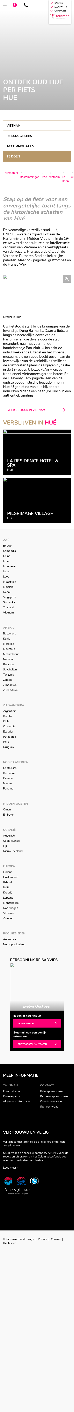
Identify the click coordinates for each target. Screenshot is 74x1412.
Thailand (8, 607)
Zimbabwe (9, 685)
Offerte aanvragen (51, 1101)
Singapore (9, 597)
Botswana (9, 633)
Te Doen (13, 156)
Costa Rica (9, 768)
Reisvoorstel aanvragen (32, 1044)
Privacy (42, 1239)
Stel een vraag (49, 1107)
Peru (6, 742)
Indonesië (9, 566)
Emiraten (8, 815)
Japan (6, 571)
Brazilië (7, 716)
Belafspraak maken (52, 1091)
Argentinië (9, 711)
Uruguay (8, 747)
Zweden (8, 918)
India (6, 561)
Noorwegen (10, 908)
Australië (9, 836)
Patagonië (9, 737)
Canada (8, 778)
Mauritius (9, 649)
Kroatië (7, 893)
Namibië (8, 659)
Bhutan (7, 546)
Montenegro (11, 903)
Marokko (8, 644)
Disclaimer (9, 1243)
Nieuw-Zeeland (13, 851)
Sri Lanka (9, 602)
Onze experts (11, 1096)
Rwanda (8, 664)
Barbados (9, 773)
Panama (8, 788)
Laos (6, 577)
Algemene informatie (16, 1101)
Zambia (7, 680)
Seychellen (10, 669)
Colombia (9, 726)
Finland (8, 872)
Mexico (7, 783)
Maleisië (8, 587)
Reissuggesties (19, 136)
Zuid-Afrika (10, 690)
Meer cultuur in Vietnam (26, 410)
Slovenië (8, 913)
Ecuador (8, 732)
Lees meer (10, 1168)
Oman (7, 809)
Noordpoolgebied (14, 944)
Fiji (5, 846)
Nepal (6, 592)
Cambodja (9, 551)
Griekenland (10, 877)
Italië (6, 887)
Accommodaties (20, 146)
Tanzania (8, 675)
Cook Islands (11, 841)
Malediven (9, 582)
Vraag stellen (26, 1023)
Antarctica (9, 939)
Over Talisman (12, 1091)
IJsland (7, 882)
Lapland (8, 898)
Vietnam (14, 126)
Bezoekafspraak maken (54, 1096)
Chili (6, 721)
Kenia (6, 639)
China (6, 556)
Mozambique (11, 654)
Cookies (56, 1239)
